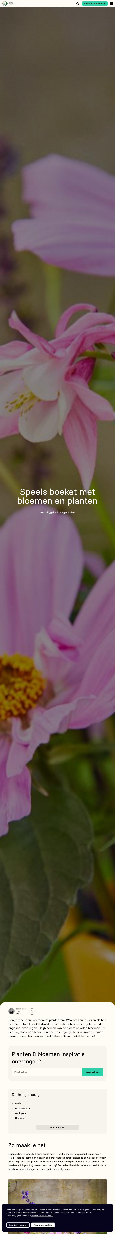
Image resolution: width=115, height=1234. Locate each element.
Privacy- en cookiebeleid (42, 1215)
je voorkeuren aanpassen (32, 1212)
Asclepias (20, 1113)
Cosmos (20, 1118)
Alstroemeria (22, 1108)
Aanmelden (92, 1072)
